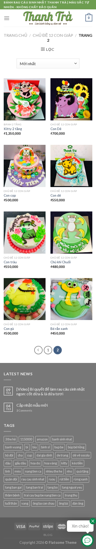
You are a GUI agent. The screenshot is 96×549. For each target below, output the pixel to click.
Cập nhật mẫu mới (32, 405)
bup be (59, 447)
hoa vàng (50, 463)
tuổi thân (11, 503)
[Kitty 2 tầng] (25, 99)
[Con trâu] (25, 232)
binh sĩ (45, 447)
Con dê (55, 195)
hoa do (35, 463)
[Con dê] (71, 166)
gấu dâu (20, 463)
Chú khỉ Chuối (60, 262)
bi (27, 447)
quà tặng (82, 471)
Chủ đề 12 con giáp (53, 35)
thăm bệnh (12, 495)
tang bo (53, 487)
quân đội (11, 479)
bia (34, 447)
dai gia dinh (44, 455)
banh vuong (13, 447)
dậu (8, 463)
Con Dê (55, 129)
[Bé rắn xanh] (71, 299)
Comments (24, 410)
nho (69, 471)
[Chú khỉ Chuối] (71, 232)
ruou (52, 479)
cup (29, 455)
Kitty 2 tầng (13, 129)
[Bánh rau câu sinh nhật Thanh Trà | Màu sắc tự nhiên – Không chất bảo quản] (48, 18)
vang (24, 503)
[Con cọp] (25, 166)
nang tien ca (33, 471)
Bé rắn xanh (59, 329)
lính (7, 471)
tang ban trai (34, 487)
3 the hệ (10, 439)
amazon (42, 439)
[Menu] (7, 18)
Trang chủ (15, 35)
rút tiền (64, 479)
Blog (48, 535)
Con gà (9, 329)
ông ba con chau (43, 503)
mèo (18, 471)
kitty (64, 463)
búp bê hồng (76, 447)
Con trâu (10, 262)
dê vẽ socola (81, 455)
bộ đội (9, 455)
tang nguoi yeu (72, 487)
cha (20, 455)
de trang (62, 455)
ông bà (63, 503)
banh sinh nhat (62, 439)
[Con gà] (25, 299)
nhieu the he (54, 471)
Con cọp (10, 195)
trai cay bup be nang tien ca (42, 495)
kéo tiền (77, 463)
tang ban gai (13, 487)
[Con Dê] (71, 99)
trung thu (71, 495)
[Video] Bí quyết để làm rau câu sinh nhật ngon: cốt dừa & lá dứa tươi (50, 391)
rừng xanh (81, 479)
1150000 (26, 439)
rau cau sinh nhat (32, 479)
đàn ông (77, 503)
